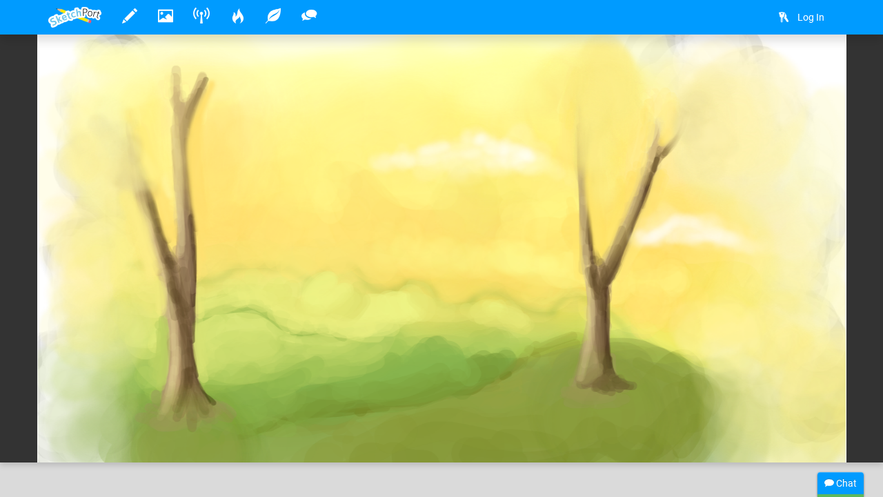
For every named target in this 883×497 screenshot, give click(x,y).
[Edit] (781, 66)
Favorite (159, 437)
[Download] (817, 66)
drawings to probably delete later (355, 409)
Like (76, 437)
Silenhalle (113, 409)
